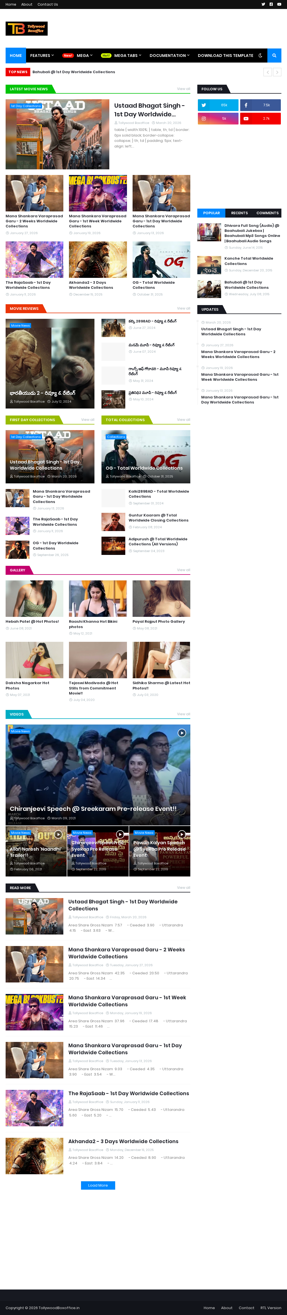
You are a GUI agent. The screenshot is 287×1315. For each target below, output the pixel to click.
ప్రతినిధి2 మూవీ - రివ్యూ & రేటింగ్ (153, 392)
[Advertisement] (98, 1236)
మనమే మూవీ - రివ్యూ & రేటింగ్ (152, 345)
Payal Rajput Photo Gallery (159, 621)
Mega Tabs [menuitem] (126, 55)
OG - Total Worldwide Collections (154, 285)
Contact (246, 1308)
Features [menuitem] (40, 55)
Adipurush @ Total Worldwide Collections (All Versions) (158, 542)
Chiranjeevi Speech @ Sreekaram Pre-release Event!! (93, 809)
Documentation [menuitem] (168, 55)
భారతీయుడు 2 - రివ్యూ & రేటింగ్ (42, 392)
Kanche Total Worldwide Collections (248, 261)
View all (183, 88)
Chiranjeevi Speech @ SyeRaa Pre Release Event (97, 849)
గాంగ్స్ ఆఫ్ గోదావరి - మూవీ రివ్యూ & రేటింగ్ (155, 371)
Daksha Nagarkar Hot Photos (27, 685)
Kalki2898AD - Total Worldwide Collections (159, 494)
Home (11, 4)
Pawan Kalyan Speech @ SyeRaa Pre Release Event (159, 849)
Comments (267, 213)
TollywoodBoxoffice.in (59, 1308)
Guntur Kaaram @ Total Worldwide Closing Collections (159, 518)
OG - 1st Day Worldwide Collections (55, 546)
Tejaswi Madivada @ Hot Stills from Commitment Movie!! (93, 688)
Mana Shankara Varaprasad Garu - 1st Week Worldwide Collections (97, 221)
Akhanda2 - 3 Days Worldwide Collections (91, 285)
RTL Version (271, 1308)
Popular (211, 213)
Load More (98, 1185)
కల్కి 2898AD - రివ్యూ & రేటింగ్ (153, 321)
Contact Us (48, 4)
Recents (239, 213)
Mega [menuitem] (83, 55)
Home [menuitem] (16, 55)
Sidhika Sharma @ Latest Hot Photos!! (161, 685)
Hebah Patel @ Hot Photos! (32, 621)
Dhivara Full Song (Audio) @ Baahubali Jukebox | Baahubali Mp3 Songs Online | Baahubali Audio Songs (252, 233)
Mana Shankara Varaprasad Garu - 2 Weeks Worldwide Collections (34, 221)
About (27, 4)
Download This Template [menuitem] (225, 55)
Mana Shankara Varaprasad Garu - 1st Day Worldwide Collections (161, 221)
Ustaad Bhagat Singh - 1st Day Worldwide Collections (149, 110)
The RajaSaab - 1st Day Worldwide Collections (28, 285)
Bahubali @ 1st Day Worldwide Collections (246, 285)
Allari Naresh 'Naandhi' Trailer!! (36, 852)
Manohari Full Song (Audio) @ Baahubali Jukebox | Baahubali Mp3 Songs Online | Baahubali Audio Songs (139, 72)
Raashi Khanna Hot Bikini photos (93, 624)
